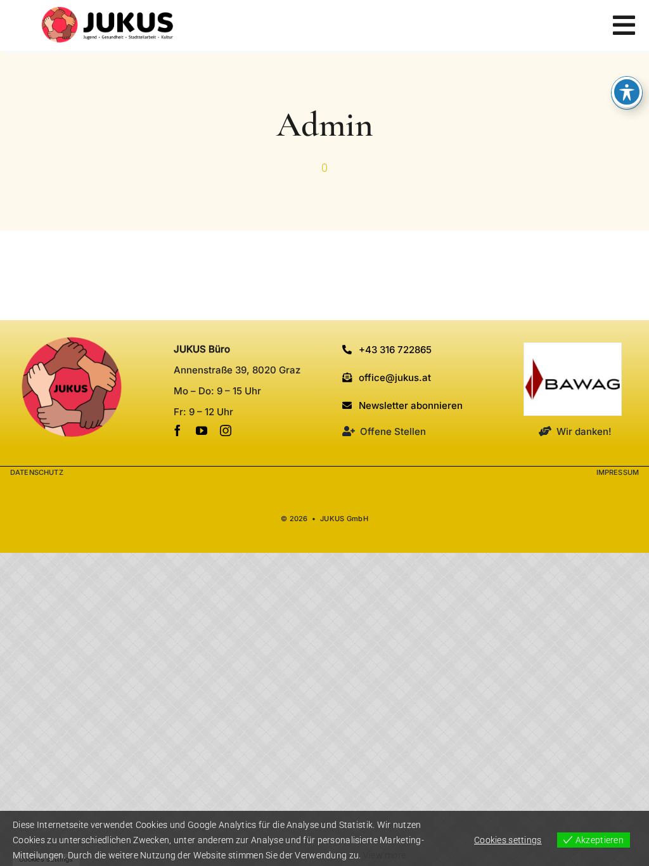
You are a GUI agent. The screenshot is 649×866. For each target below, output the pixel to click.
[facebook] (177, 430)
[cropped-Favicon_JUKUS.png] (71, 342)
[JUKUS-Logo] (107, 12)
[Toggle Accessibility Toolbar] (627, 92)
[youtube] (201, 430)
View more (384, 855)
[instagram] (225, 430)
